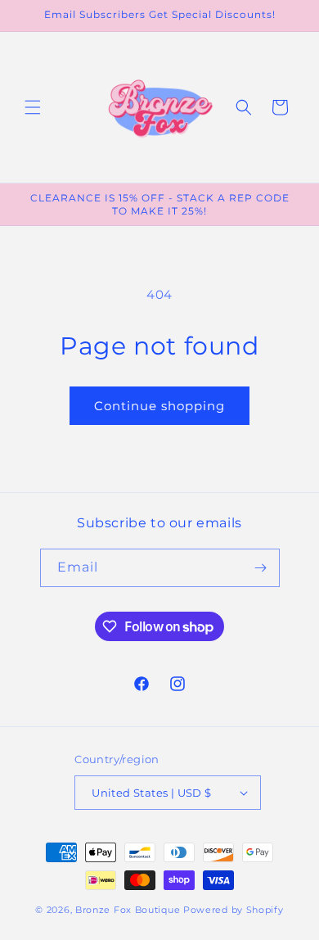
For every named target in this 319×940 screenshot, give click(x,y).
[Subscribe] (261, 568)
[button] (33, 107)
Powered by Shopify (233, 909)
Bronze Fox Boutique (127, 909)
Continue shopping (159, 406)
